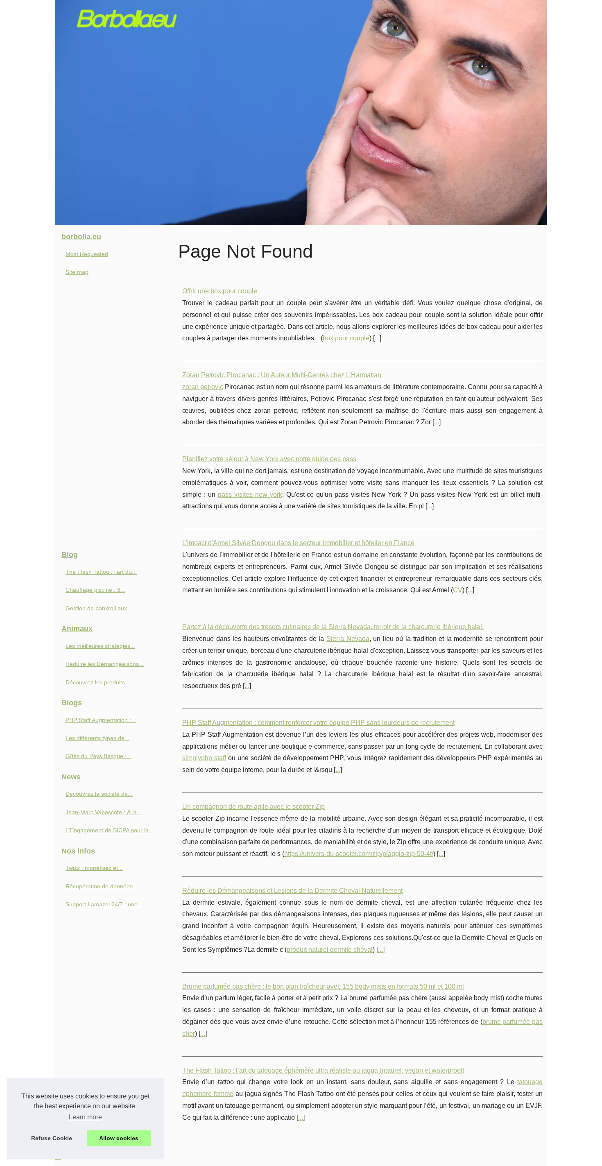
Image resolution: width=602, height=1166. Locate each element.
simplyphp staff (204, 757)
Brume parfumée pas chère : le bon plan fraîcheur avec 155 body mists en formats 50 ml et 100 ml (323, 986)
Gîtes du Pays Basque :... (98, 756)
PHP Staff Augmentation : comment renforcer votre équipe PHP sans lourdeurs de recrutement (318, 722)
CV (457, 589)
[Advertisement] (116, 416)
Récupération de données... (102, 886)
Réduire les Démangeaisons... (105, 664)
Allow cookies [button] (118, 1138)
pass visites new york (250, 494)
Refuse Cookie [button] (51, 1138)
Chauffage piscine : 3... (95, 589)
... (377, 338)
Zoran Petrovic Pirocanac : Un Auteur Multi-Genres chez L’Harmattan (281, 374)
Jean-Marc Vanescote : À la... (104, 812)
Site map (77, 272)
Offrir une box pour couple (219, 291)
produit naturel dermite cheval (330, 949)
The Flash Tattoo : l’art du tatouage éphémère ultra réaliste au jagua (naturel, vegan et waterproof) (323, 1070)
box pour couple (346, 338)
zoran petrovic (202, 386)
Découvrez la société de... (99, 793)
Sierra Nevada (347, 638)
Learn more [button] (85, 1117)
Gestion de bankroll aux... (99, 608)
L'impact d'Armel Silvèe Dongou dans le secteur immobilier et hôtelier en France (298, 542)
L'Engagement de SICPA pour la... (110, 830)
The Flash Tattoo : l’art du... (101, 571)
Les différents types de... (97, 738)
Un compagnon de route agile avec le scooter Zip (253, 806)
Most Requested (87, 254)
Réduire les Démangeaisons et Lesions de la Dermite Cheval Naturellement (292, 890)
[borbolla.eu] (301, 112)
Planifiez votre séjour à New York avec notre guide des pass (269, 458)
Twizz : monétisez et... (94, 868)
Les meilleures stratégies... (100, 646)
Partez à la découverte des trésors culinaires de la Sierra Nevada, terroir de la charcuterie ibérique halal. (333, 626)
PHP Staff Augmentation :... (101, 720)
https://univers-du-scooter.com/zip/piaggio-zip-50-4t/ (358, 853)
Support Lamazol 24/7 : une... (104, 904)
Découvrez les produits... (98, 682)
